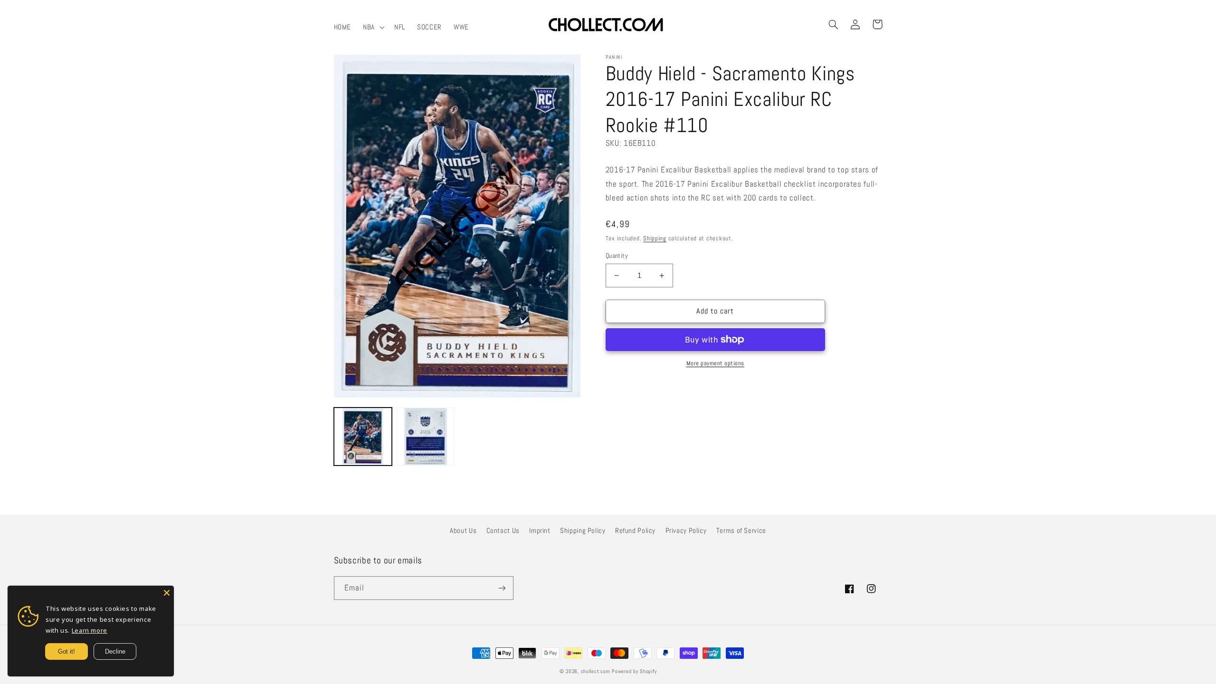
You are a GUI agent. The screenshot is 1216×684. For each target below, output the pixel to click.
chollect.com (595, 671)
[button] (373, 27)
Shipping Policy (582, 530)
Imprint (539, 530)
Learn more (89, 630)
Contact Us (503, 530)
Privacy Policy (686, 530)
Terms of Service (741, 530)
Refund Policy (635, 530)
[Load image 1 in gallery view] (363, 437)
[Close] (166, 593)
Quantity (617, 256)
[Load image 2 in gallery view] (426, 437)
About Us (463, 530)
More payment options (715, 363)
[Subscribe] (502, 587)
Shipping (654, 238)
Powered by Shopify (634, 671)
